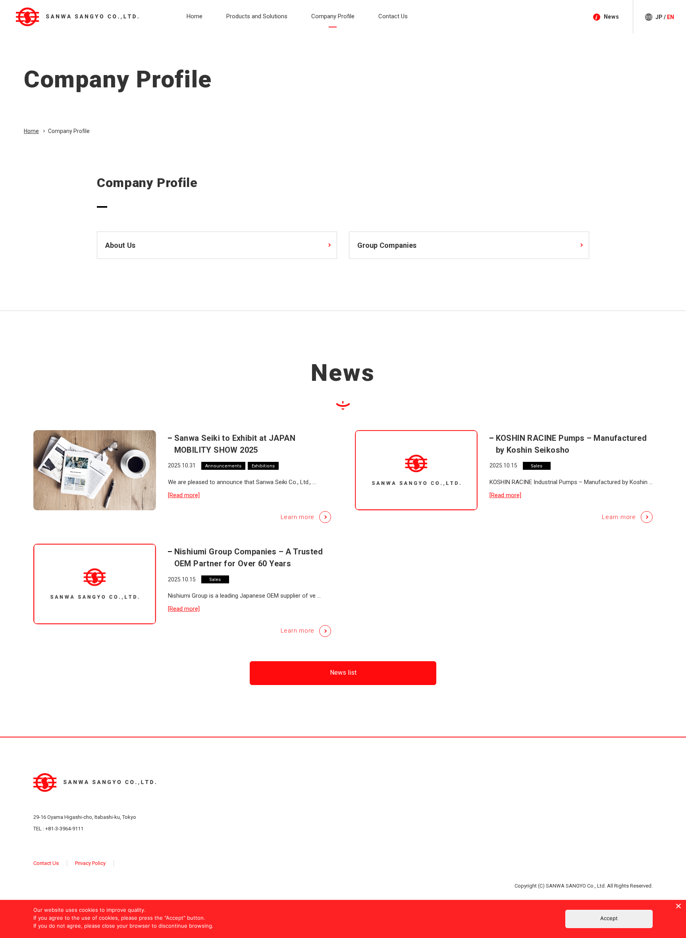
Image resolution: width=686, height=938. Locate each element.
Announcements (223, 466)
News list (343, 672)
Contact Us (46, 863)
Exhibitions (263, 466)
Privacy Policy (90, 863)
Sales (536, 466)
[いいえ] (678, 906)
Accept (609, 918)
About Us (120, 245)
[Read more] (184, 495)
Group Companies (386, 245)
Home (31, 131)
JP (659, 17)
